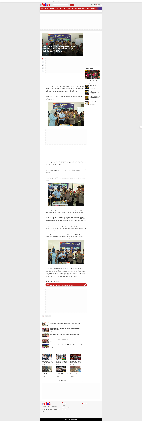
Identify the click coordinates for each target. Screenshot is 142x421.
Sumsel (88, 8)
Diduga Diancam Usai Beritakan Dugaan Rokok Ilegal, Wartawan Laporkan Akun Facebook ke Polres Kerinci (94, 92)
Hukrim (68, 8)
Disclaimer (64, 413)
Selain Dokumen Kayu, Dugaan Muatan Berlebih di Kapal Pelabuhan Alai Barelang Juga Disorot (75, 374)
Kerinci (64, 8)
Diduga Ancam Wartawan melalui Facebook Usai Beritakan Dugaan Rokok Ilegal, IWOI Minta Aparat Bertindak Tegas (94, 102)
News (50, 316)
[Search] (91, 4)
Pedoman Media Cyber (66, 407)
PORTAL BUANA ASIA (74, 419)
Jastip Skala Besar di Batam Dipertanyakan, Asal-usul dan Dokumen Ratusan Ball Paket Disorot (47, 374)
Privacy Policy (64, 411)
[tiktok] (101, 1)
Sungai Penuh (58, 8)
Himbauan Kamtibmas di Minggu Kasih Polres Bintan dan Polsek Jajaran (63, 339)
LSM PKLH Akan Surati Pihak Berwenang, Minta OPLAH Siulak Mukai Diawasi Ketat (95, 97)
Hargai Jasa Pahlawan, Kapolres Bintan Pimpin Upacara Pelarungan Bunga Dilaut (65, 323)
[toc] (141, 127)
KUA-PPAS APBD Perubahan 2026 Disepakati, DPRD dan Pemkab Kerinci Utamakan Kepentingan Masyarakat (62, 374)
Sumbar (83, 8)
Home (42, 8)
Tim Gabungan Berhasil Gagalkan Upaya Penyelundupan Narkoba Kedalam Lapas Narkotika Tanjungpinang (65, 329)
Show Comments (62, 380)
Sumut (79, 8)
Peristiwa (93, 8)
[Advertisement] (71, 21)
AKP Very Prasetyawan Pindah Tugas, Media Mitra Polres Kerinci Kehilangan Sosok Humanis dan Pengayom (94, 86)
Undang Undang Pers (66, 409)
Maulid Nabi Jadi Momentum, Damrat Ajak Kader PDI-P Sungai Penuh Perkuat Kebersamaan (76, 362)
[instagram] (98, 1)
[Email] (43, 71)
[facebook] (93, 1)
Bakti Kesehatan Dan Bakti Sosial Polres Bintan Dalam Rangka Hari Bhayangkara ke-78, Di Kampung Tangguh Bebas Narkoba (66, 345)
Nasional (46, 8)
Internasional (52, 8)
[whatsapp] (96, 1)
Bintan (46, 316)
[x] (43, 65)
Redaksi (63, 405)
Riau (72, 8)
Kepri (76, 8)
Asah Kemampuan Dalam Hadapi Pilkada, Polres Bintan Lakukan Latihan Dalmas (64, 334)
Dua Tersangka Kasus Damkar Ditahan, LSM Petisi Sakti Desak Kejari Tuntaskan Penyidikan (62, 362)
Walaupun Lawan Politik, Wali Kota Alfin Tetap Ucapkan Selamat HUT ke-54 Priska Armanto (48, 362)
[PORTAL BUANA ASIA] (45, 4)
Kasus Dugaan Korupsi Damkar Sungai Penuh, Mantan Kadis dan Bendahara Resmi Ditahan (92, 81)
